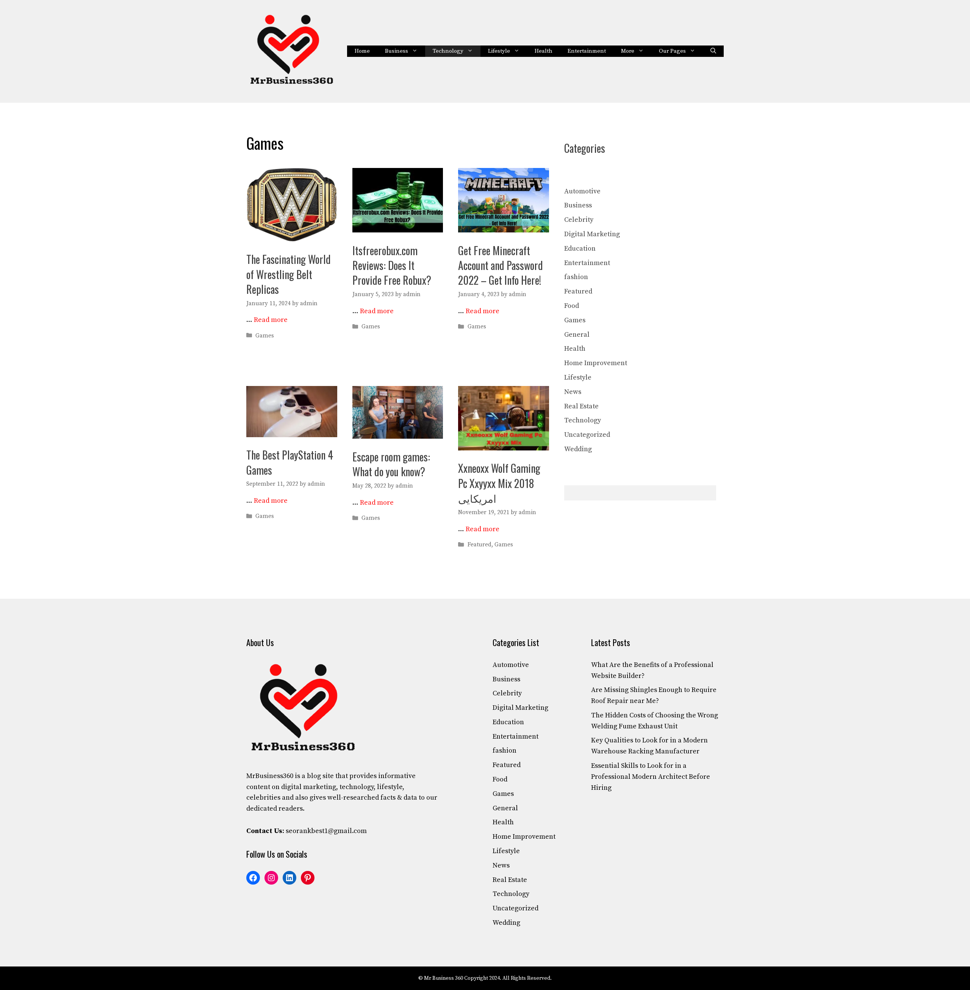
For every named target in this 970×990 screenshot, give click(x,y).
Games (264, 335)
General (577, 334)
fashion (576, 277)
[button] (713, 51)
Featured (479, 544)
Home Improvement (595, 363)
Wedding (578, 449)
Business (396, 51)
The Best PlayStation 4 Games (289, 462)
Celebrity (578, 219)
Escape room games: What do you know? (391, 464)
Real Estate (581, 406)
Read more (271, 319)
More (627, 51)
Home (362, 51)
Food (571, 305)
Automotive (582, 191)
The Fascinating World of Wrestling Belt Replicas (288, 274)
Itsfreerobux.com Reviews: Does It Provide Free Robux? (391, 265)
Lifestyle (499, 51)
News (572, 392)
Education (580, 248)
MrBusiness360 (269, 776)
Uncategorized (587, 434)
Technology (448, 51)
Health (543, 51)
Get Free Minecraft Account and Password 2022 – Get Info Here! (500, 265)
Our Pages (672, 51)
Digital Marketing (592, 234)
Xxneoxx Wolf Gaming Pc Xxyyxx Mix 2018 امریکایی (499, 482)
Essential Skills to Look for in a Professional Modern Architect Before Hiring (650, 776)
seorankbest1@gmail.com (326, 831)
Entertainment (587, 51)
